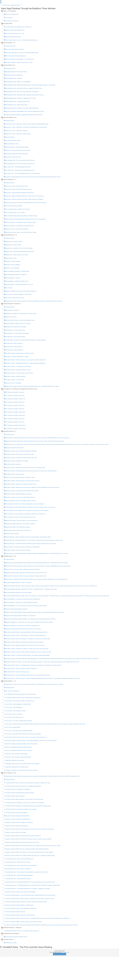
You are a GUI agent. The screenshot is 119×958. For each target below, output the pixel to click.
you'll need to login (65, 952)
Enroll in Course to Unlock (59, 954)
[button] (1, 1)
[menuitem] (1, 3)
